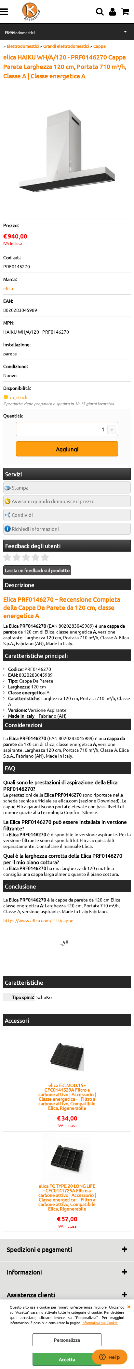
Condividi (22, 515)
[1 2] (67, 430)
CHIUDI (129, 1306)
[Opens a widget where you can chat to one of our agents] (109, 1358)
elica (8, 288)
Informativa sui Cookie (100, 1322)
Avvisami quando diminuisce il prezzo (53, 501)
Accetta (67, 1359)
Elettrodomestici (20, 32)
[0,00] (126, 12)
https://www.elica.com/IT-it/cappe (38, 920)
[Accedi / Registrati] (113, 12)
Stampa (20, 487)
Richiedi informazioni (35, 529)
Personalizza (67, 1340)
